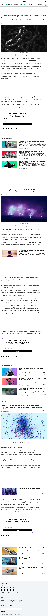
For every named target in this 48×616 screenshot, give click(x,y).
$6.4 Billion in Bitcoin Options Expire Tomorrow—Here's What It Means (31, 548)
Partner (2, 592)
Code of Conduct (12, 600)
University (23, 592)
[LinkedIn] (10, 587)
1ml (10, 459)
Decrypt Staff (6, 23)
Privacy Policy (12, 601)
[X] (1, 587)
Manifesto (2, 601)
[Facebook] (13, 587)
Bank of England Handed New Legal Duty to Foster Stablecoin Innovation (30, 152)
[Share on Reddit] (22, 55)
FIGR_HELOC (45, 4)
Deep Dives (16, 592)
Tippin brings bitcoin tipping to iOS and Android (29, 488)
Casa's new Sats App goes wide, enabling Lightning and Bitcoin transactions (31, 251)
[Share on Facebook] (20, 55)
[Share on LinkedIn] (15, 55)
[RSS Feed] (1, 590)
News (9, 592)
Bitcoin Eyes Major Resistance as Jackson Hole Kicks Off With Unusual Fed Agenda (32, 558)
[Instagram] (4, 587)
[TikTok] (4, 590)
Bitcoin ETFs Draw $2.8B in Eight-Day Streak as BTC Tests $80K (32, 568)
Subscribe (3, 611)
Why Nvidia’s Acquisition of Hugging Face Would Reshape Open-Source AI (32, 142)
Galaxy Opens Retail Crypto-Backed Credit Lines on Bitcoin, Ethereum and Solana (32, 389)
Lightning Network (11, 450)
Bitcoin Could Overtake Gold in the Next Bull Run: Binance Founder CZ (32, 369)
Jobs (20, 601)
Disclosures (2, 600)
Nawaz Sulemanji (6, 194)
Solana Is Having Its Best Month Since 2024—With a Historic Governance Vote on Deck (32, 379)
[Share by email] (17, 55)
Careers (20, 600)
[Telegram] (13, 590)
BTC (1, 4)
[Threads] (7, 587)
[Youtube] (7, 590)
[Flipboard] (10, 590)
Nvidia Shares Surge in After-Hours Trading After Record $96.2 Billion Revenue (32, 162)
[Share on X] (13, 55)
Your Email (5, 118)
